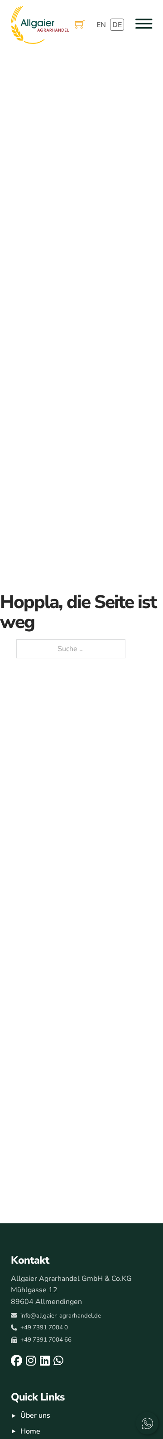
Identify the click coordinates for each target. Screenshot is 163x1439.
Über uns (35, 1415)
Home (30, 1431)
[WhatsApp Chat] (147, 1423)
